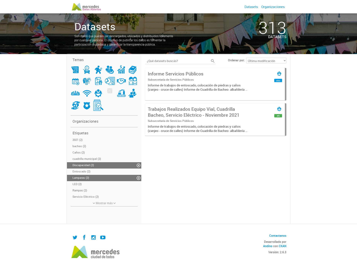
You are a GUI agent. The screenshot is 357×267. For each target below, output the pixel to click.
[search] (213, 61)
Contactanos (277, 236)
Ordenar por (236, 60)
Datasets (251, 6)
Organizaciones (273, 6)
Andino (267, 246)
